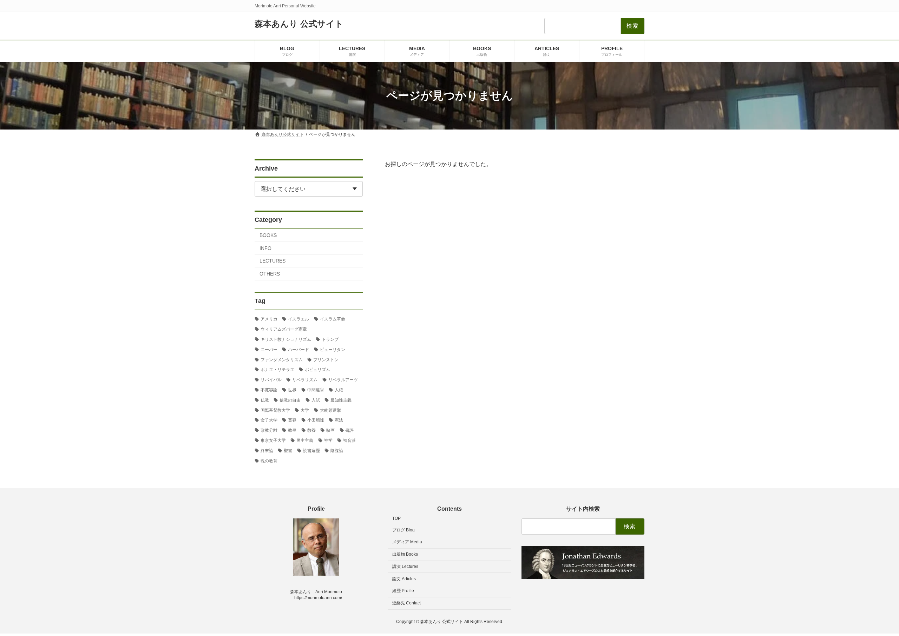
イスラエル (298, 319)
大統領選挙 (330, 410)
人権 (339, 389)
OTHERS (270, 274)
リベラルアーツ (343, 379)
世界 (292, 389)
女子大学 (269, 420)
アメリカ (269, 319)
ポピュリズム (317, 369)
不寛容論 (269, 389)
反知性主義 (341, 399)
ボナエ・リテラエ (277, 369)
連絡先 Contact (406, 603)
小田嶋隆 (315, 420)
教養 (311, 430)
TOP (396, 518)
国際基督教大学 (275, 410)
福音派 (349, 440)
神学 (328, 440)
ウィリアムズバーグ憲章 (284, 329)
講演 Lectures (405, 566)
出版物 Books (405, 554)
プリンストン (326, 359)
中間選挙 (315, 389)
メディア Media (407, 541)
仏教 (265, 399)
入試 (315, 399)
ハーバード (298, 349)
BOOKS (268, 235)
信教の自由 (290, 399)
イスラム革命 (332, 319)
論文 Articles (404, 578)
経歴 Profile (403, 590)
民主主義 (304, 440)
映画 (330, 430)
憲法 (339, 420)
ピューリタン (332, 349)
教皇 (292, 430)
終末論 (267, 450)
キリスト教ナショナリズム (286, 339)
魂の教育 (269, 460)
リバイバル (271, 379)
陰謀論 (336, 450)
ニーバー (269, 349)
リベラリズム (304, 379)
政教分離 (269, 430)
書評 (349, 430)
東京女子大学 (273, 440)
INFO (265, 248)
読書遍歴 (311, 450)
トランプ (330, 339)
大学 (305, 410)
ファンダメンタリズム (282, 359)
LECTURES (273, 261)
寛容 (292, 420)
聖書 (288, 450)
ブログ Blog (403, 530)
